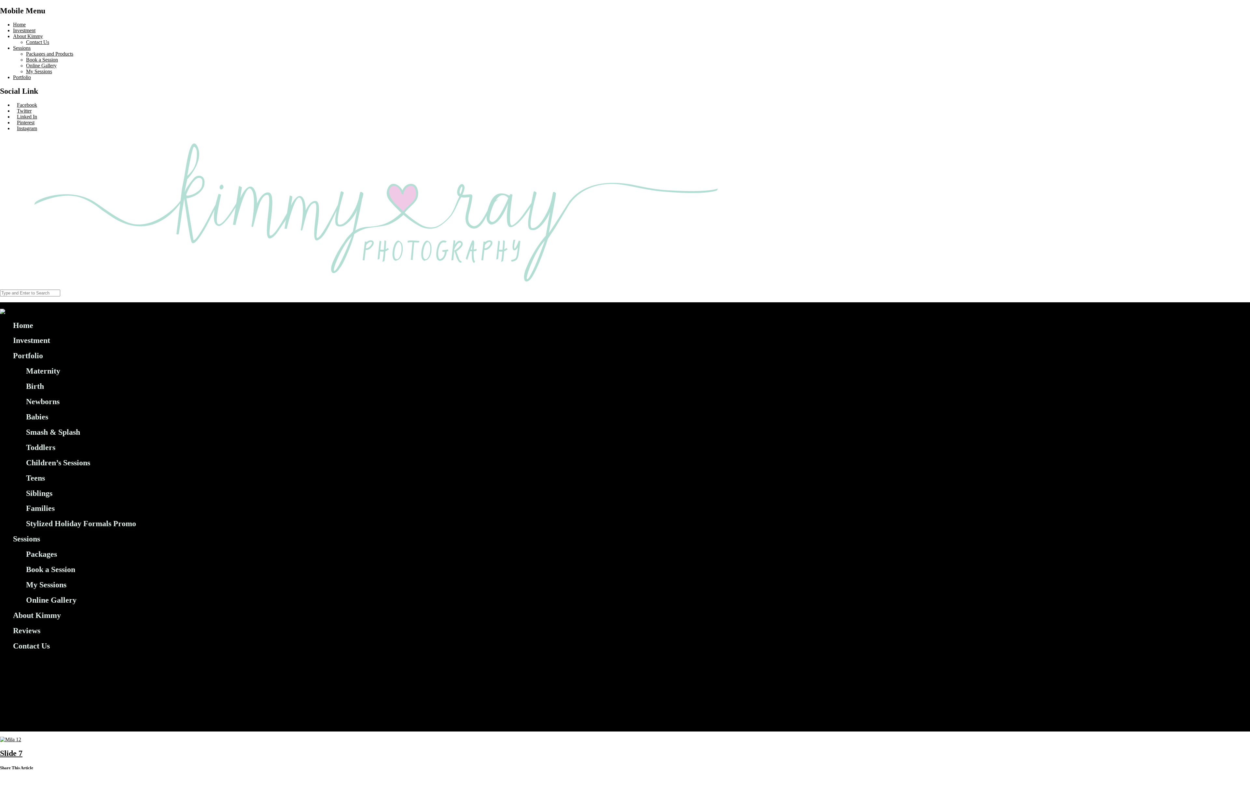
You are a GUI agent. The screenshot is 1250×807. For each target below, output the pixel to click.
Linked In (27, 116)
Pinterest (26, 122)
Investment (24, 30)
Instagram (27, 128)
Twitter (24, 111)
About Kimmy (28, 36)
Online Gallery (41, 65)
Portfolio (22, 77)
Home (19, 24)
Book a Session (42, 59)
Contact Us (37, 42)
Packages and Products (49, 54)
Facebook (27, 105)
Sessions (22, 48)
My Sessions (39, 71)
